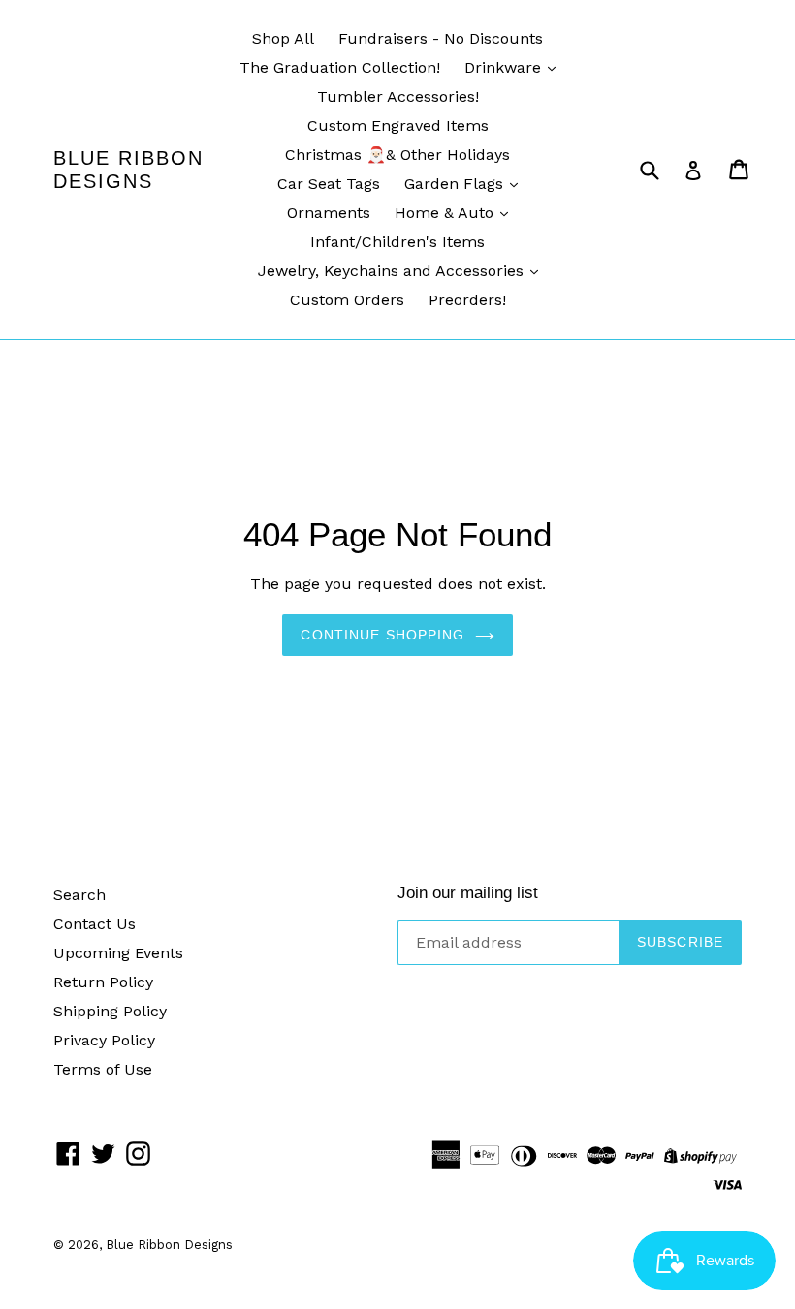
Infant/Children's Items (397, 242)
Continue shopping (382, 634)
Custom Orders (347, 300)
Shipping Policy (110, 1011)
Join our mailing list (468, 893)
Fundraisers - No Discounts (440, 38)
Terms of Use (102, 1069)
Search (79, 895)
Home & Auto (446, 212)
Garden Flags (456, 183)
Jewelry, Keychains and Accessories (393, 271)
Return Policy (103, 982)
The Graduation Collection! (339, 67)
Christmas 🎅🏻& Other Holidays (397, 154)
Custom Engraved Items (398, 125)
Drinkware (505, 67)
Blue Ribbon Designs (128, 169)
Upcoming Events (118, 953)
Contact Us (94, 924)
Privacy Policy (104, 1040)
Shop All (283, 38)
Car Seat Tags (328, 183)
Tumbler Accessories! (398, 96)
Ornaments (328, 212)
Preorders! (467, 300)
